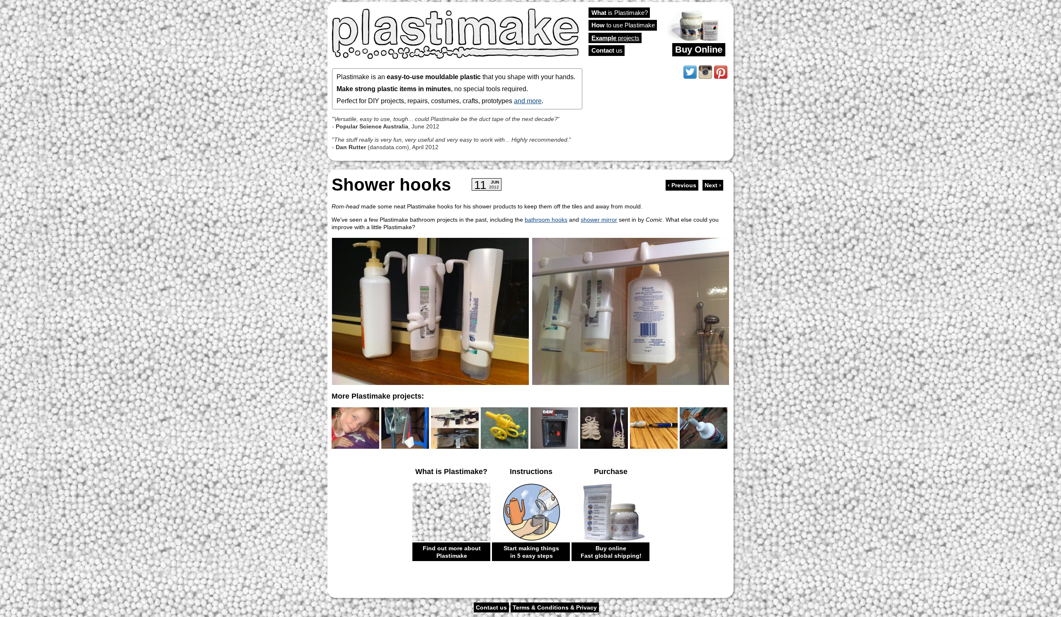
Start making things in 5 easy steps (531, 552)
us (607, 50)
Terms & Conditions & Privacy (555, 607)
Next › (713, 185)
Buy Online (698, 49)
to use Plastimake (623, 25)
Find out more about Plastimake (452, 552)
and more (528, 100)
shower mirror (599, 219)
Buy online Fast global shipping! (611, 552)
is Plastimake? (619, 12)
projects (615, 37)
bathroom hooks (546, 219)
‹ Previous (682, 185)
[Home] (456, 33)
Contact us (491, 607)
